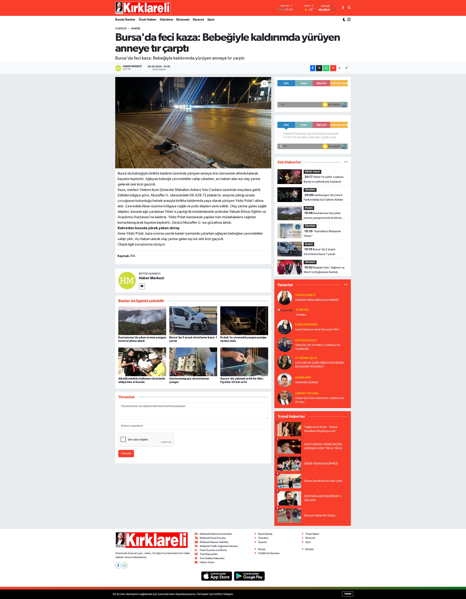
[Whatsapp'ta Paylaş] (326, 68)
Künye (261, 549)
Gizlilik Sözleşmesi (269, 553)
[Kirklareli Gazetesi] (143, 8)
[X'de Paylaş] (319, 68)
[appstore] (217, 576)
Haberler (121, 28)
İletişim (309, 549)
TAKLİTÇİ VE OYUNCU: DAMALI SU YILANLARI (317, 347)
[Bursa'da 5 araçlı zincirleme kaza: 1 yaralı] (193, 320)
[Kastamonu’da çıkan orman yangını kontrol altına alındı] (142, 320)
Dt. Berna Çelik (306, 358)
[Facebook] (118, 565)
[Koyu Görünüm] (344, 19)
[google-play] (249, 576)
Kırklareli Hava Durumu (213, 538)
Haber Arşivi (207, 562)
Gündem (166, 19)
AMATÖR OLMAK (306, 382)
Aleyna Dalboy (306, 340)
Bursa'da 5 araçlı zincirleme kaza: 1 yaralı (319, 252)
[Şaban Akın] (284, 379)
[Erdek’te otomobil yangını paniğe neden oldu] (244, 320)
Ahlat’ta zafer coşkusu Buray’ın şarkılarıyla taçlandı (323, 179)
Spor (211, 19)
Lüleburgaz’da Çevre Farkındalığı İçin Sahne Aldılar (323, 197)
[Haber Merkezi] (127, 280)
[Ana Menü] (348, 20)
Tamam (347, 594)
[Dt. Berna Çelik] (284, 362)
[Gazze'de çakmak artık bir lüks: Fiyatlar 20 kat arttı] (244, 361)
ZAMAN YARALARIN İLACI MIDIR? (317, 300)
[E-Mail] (142, 286)
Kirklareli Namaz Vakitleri (214, 542)
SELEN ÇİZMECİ (305, 295)
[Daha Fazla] (333, 68)
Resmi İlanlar (125, 19)
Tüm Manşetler (209, 554)
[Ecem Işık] (285, 310)
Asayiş (135, 28)
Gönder (126, 453)
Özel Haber (148, 19)
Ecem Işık (302, 310)
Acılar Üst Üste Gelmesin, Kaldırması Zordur (319, 400)
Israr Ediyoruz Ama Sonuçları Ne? (317, 329)
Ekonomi (182, 19)
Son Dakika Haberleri (212, 558)
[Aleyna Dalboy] (284, 344)
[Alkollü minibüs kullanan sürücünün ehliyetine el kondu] (142, 361)
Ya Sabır (301, 314)
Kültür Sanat (312, 172)
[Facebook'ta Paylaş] (312, 68)
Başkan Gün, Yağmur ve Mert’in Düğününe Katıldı (324, 270)
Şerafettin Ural (307, 393)
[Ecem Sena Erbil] (284, 327)
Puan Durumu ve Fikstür (213, 550)
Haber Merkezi (151, 278)
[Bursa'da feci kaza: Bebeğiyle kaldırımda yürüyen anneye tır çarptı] (193, 122)
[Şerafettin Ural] (284, 397)
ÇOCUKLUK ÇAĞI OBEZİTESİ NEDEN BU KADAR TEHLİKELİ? (319, 364)
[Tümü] (346, 162)
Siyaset (198, 19)
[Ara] (349, 8)
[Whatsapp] (125, 565)
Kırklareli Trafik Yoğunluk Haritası (219, 546)
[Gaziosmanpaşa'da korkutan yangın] (193, 361)
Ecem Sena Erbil (306, 324)
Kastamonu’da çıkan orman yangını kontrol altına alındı (322, 215)
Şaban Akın (303, 377)
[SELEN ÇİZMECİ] (284, 297)
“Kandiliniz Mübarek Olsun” (322, 234)
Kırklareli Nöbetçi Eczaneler (216, 534)
